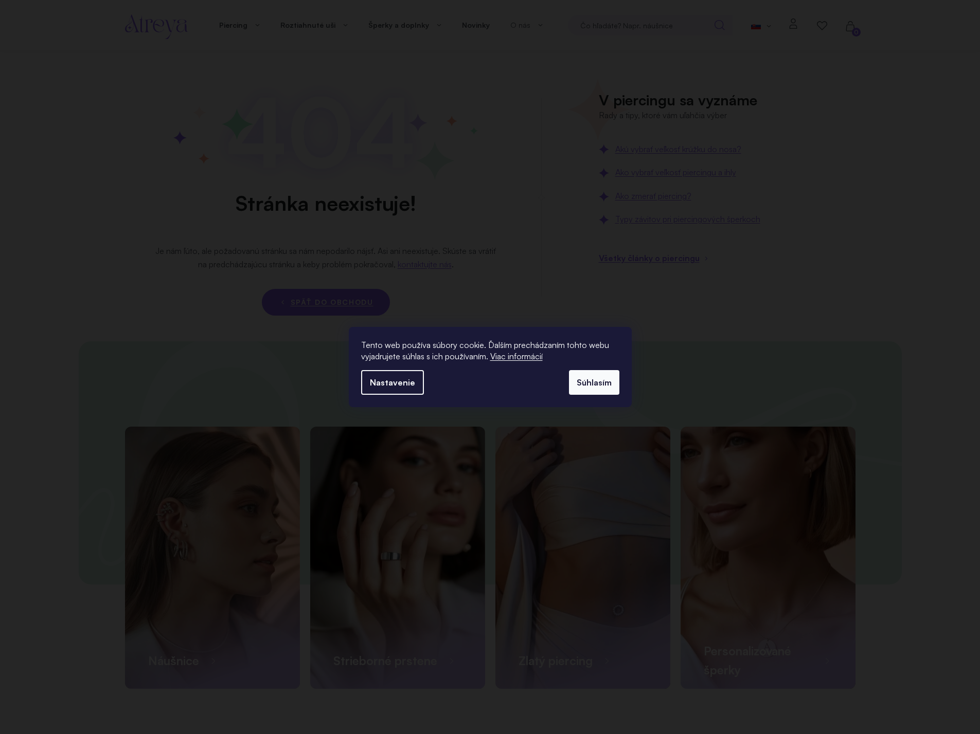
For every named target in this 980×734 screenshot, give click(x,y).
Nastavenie (392, 382)
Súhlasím (594, 382)
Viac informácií (516, 356)
